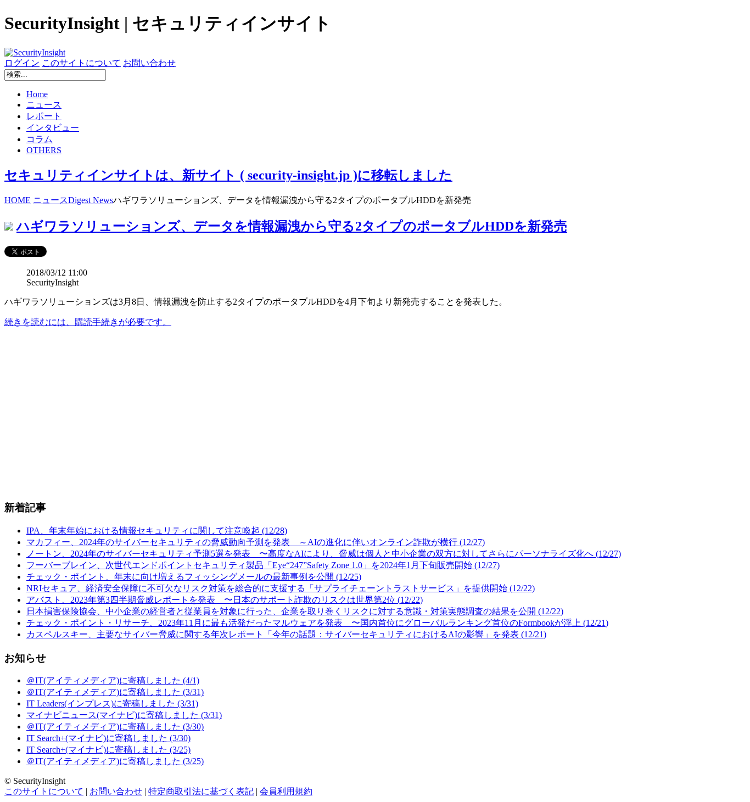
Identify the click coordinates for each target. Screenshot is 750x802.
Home (37, 94)
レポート (43, 116)
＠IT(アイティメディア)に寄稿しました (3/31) (115, 692)
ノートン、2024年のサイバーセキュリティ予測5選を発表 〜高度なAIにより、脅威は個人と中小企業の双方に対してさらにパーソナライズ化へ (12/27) (323, 553)
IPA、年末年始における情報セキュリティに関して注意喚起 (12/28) (156, 530)
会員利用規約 (286, 791)
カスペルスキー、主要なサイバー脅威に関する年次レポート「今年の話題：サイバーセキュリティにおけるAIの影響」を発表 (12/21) (286, 634)
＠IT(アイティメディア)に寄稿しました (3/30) (115, 726)
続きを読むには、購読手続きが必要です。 (87, 322)
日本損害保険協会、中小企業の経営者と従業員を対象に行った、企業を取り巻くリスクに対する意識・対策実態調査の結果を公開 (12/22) (294, 611)
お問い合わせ (149, 63)
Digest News (90, 200)
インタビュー (52, 127)
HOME (17, 200)
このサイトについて (81, 63)
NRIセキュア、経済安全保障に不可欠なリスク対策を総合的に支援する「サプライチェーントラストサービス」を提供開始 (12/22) (280, 588)
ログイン (22, 63)
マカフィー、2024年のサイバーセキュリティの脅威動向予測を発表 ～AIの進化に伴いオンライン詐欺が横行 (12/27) (255, 542)
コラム (39, 139)
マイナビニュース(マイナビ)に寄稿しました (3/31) (124, 715)
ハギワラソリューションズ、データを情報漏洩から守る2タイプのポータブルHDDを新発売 (291, 226)
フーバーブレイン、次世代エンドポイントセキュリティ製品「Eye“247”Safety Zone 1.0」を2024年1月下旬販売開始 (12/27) (263, 565)
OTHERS (43, 150)
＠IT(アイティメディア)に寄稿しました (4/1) (112, 680)
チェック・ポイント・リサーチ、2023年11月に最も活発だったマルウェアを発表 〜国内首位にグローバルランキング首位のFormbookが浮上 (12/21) (317, 622)
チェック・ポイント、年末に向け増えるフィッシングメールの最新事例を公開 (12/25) (193, 576)
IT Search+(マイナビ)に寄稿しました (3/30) (108, 738)
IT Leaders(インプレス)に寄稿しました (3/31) (112, 703)
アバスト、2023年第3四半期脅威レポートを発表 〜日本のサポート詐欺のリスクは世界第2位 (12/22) (224, 599)
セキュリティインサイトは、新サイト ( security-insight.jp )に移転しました (228, 175)
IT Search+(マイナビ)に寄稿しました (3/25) (108, 749)
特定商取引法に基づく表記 (201, 791)
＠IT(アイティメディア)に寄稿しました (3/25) (115, 761)
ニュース (43, 104)
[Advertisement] (333, 414)
